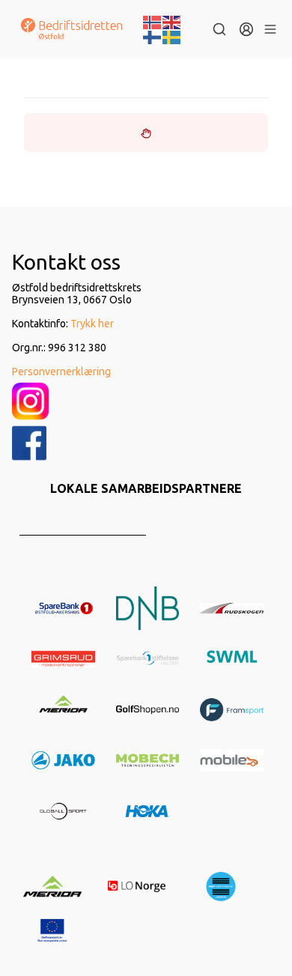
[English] (172, 21)
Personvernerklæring (61, 372)
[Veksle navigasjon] (270, 29)
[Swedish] (172, 36)
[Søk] (219, 29)
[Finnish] (152, 36)
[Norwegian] (152, 21)
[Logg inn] (246, 29)
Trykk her (92, 324)
